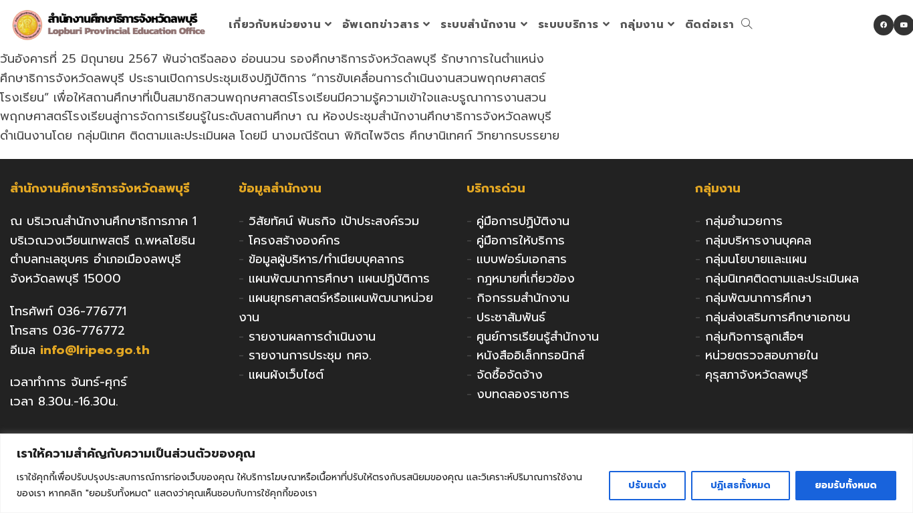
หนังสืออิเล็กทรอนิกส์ (530, 355)
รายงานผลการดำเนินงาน (312, 336)
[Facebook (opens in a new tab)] (884, 25)
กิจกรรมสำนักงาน (523, 298)
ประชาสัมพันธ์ (511, 317)
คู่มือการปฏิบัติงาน (523, 221)
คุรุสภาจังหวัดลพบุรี (756, 374)
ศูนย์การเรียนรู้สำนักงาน (538, 336)
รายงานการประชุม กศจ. (310, 355)
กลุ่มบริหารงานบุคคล (758, 240)
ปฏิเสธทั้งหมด (740, 485)
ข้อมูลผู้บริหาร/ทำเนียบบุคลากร (326, 259)
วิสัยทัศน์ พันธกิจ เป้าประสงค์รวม (334, 221)
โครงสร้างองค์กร (294, 240)
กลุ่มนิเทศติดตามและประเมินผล (782, 278)
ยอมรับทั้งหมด (846, 485)
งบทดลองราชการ (523, 394)
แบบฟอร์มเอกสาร (522, 259)
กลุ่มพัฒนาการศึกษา (758, 298)
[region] (456, 473)
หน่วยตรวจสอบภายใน (761, 355)
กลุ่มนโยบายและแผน (756, 259)
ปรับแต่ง (647, 485)
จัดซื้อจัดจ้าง (510, 374)
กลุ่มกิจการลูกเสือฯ (754, 336)
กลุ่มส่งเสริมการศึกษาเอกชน (777, 317)
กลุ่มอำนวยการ (744, 221)
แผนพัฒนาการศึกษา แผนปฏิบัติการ (339, 278)
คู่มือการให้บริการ (521, 240)
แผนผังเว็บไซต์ (286, 374)
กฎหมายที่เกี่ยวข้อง (526, 278)
